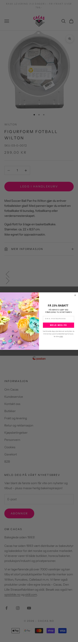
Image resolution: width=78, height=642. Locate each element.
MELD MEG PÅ (58, 325)
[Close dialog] (75, 295)
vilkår (61, 336)
